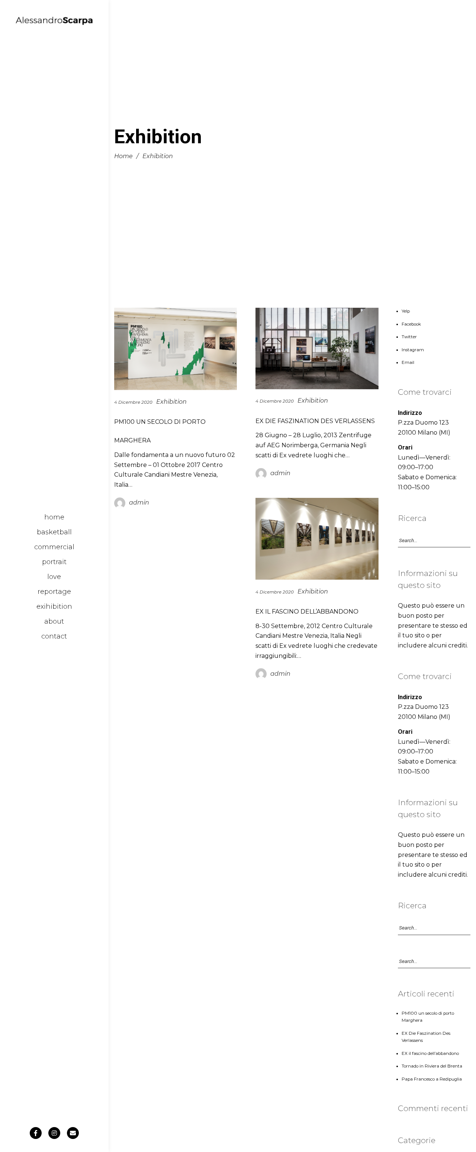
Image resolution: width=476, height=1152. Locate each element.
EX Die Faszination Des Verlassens (315, 421)
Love (54, 577)
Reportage (54, 592)
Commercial (54, 547)
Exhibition (171, 401)
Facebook (411, 324)
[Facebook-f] (36, 1133)
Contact (54, 636)
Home (54, 517)
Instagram (413, 349)
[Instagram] (54, 1133)
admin (139, 502)
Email (408, 362)
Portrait (54, 562)
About (54, 621)
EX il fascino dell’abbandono (306, 611)
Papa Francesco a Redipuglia (432, 1079)
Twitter (409, 336)
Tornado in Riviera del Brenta (432, 1066)
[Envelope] (73, 1133)
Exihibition (54, 606)
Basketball (54, 532)
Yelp (406, 311)
